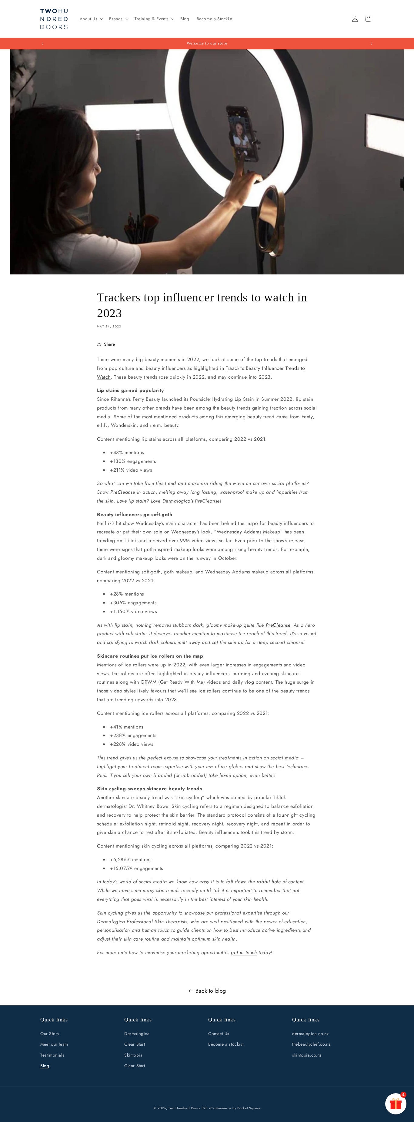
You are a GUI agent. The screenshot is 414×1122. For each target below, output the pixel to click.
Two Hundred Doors (184, 1108)
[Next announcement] (371, 43)
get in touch (244, 952)
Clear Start (134, 1044)
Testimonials (52, 1055)
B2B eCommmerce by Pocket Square (231, 1108)
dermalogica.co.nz (310, 1034)
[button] (91, 18)
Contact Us (218, 1034)
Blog (44, 1066)
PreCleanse (122, 492)
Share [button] (109, 344)
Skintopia (133, 1055)
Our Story (49, 1034)
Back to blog (210, 991)
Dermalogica (137, 1034)
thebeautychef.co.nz (311, 1044)
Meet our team (54, 1044)
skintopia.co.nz (307, 1055)
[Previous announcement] (42, 43)
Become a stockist (225, 1044)
